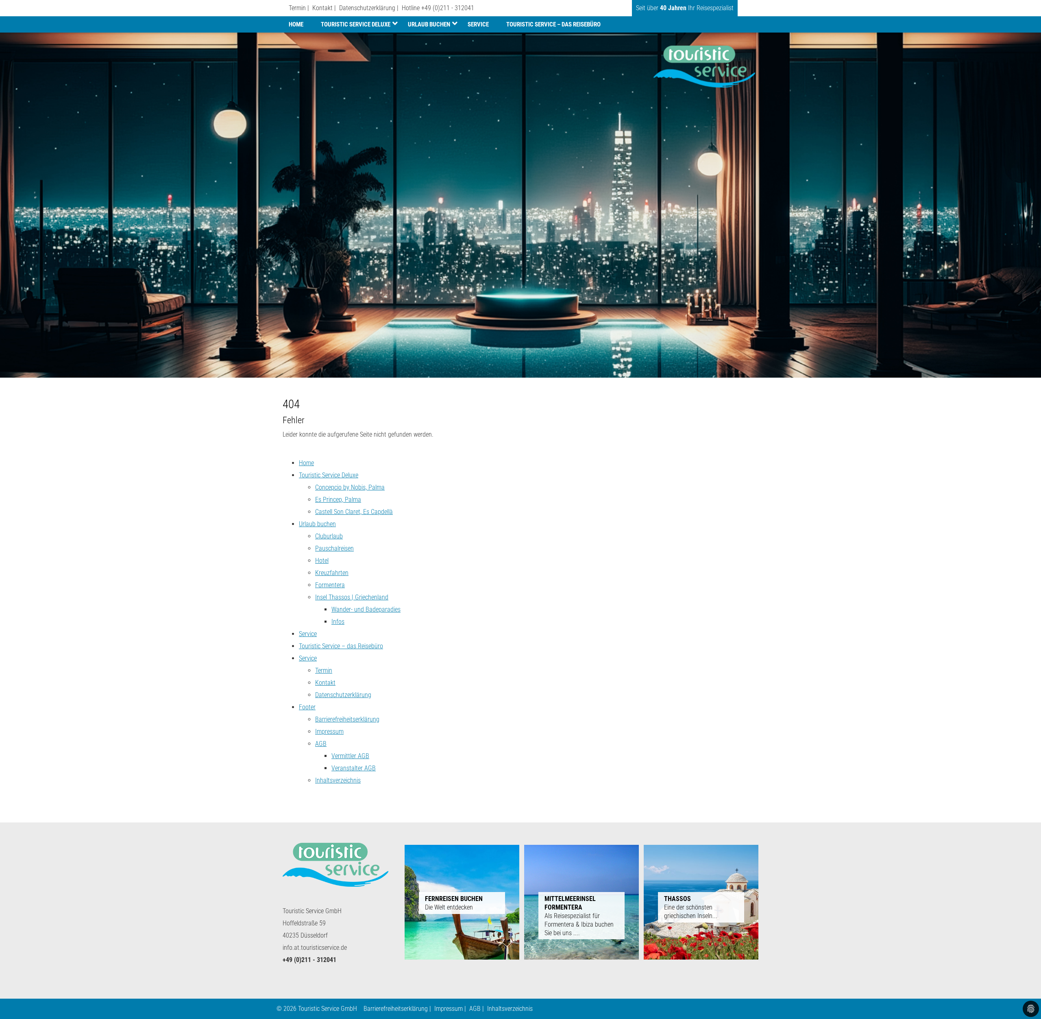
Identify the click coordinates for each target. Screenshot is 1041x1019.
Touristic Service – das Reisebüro (553, 24)
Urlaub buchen (429, 24)
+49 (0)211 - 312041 (447, 8)
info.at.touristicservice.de (315, 947)
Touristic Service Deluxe (355, 24)
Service (478, 24)
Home (296, 24)
